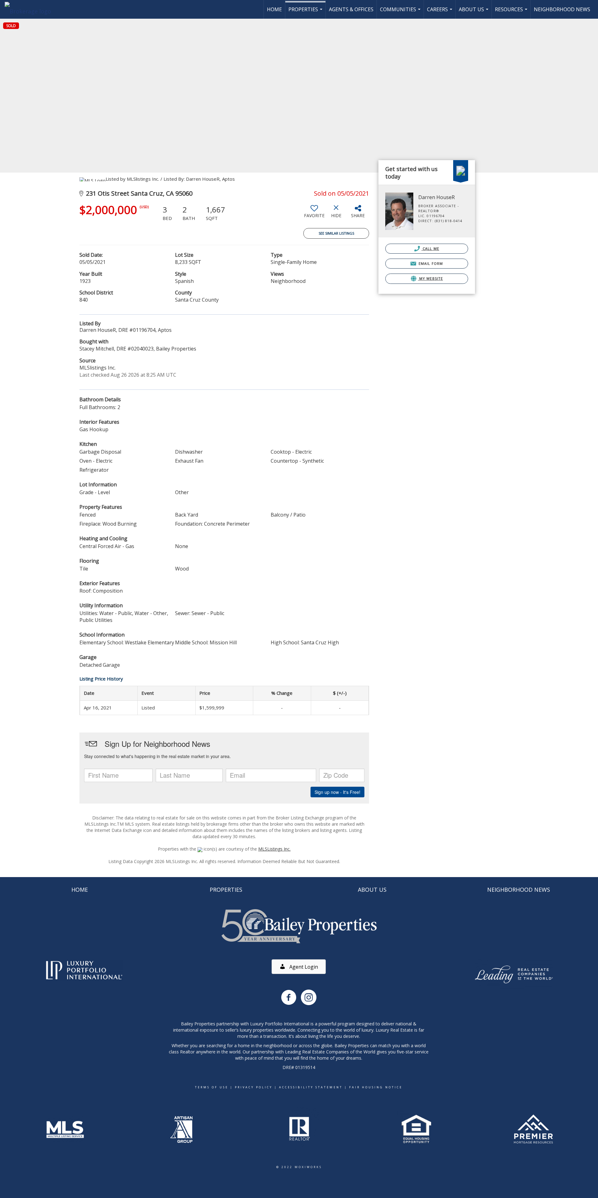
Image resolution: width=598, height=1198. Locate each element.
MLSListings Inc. (274, 849)
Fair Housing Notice (375, 1087)
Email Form (430, 263)
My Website (430, 278)
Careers (440, 12)
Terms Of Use (211, 1087)
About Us (474, 12)
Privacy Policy (254, 1087)
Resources (512, 12)
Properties (306, 12)
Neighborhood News (562, 9)
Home (274, 9)
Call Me (430, 248)
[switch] (314, 213)
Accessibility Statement (311, 1087)
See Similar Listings (336, 233)
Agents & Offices (351, 9)
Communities (401, 12)
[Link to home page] (31, 9)
